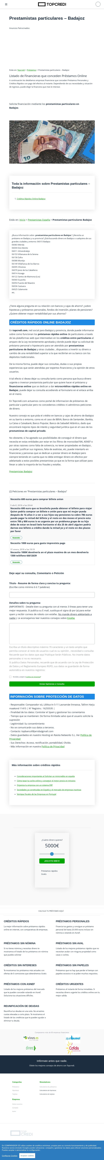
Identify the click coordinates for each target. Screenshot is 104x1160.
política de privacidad (33, 677)
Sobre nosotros (17, 1104)
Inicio (22, 219)
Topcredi (21, 70)
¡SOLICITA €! (52, 861)
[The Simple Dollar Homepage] (52, 4)
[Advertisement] (52, 47)
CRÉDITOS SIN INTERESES (20, 965)
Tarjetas (14, 1094)
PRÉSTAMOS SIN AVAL (70, 943)
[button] (52, 911)
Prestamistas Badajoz (20, 471)
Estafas (71, 618)
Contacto (15, 1108)
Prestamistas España (39, 219)
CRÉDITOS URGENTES (69, 984)
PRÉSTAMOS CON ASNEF (19, 984)
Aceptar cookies (27, 1155)
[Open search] (98, 4)
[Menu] (6, 4)
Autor (14, 1111)
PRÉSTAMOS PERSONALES (72, 921)
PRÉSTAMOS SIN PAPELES (72, 965)
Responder (16, 538)
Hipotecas (15, 1090)
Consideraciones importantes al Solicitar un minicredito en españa (46, 776)
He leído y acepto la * (26, 677)
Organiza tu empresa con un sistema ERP (35, 785)
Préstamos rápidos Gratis (49, 872)
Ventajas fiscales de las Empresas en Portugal (36, 794)
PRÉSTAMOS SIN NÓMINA (20, 943)
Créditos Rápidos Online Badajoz (31, 198)
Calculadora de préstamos (48, 1087)
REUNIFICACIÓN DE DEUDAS (21, 1006)
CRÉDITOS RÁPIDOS (16, 921)
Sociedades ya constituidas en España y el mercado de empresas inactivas (49, 789)
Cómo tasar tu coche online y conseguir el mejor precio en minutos (46, 780)
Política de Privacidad (52, 746)
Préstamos (31, 70)
